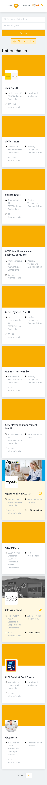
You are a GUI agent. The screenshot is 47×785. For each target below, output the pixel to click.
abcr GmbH (11, 88)
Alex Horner (12, 737)
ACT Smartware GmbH (17, 371)
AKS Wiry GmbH (14, 610)
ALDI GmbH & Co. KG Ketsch (20, 677)
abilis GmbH (12, 141)
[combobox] (23, 19)
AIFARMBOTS (12, 547)
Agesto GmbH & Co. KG (18, 493)
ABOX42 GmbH (13, 195)
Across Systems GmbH (17, 312)
